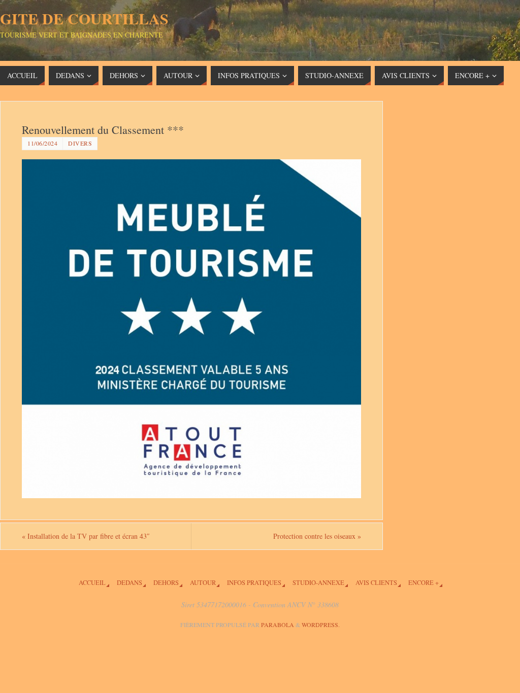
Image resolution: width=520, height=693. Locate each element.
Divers (80, 143)
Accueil (92, 582)
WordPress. (321, 624)
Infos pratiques (254, 582)
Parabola (277, 624)
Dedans (129, 582)
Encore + (423, 582)
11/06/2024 (42, 143)
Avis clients (376, 582)
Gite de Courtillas (84, 18)
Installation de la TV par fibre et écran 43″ (86, 536)
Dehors (166, 582)
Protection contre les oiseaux (317, 536)
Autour (203, 582)
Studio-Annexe (318, 582)
